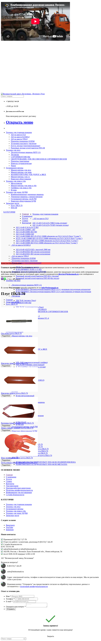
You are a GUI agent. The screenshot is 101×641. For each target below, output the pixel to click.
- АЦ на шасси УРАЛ (20, 256)
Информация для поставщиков (19, 492)
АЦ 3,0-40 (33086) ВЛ (25, 234)
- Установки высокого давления (24, 261)
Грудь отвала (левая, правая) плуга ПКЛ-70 (19, 463)
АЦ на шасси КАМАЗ (20, 137)
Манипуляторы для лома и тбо (23, 186)
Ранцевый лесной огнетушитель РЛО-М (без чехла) (37, 278)
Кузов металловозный (25, 396)
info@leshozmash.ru (49, 288)
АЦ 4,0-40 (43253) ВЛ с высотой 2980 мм (33, 249)
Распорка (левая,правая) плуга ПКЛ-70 (17, 423)
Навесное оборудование (21, 179)
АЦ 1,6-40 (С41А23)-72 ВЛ (27, 227)
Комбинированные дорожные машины (27, 194)
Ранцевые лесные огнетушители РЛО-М (28, 148)
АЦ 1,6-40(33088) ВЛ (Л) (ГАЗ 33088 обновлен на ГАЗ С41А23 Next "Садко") (48, 236)
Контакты (26, 223)
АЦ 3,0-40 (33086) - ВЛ (25, 230)
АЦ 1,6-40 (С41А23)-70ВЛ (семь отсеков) (49, 223)
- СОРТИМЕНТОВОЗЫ (21, 303)
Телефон (10, 599)
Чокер (13, 166)
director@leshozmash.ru (68, 274)
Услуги (25, 218)
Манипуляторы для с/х (20, 177)
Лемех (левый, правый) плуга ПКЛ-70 (17, 428)
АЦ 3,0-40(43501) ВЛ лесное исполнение (33, 254)
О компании (27, 216)
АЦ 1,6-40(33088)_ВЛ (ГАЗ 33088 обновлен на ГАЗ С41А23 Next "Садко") (47, 241)
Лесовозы (15, 155)
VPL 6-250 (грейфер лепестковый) (30, 365)
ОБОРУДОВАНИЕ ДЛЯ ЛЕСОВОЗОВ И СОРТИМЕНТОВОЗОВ (39, 159)
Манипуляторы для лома (21, 172)
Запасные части (12, 203)
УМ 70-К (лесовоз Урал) (26, 300)
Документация (12, 486)
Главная (25, 214)
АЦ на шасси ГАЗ (18, 135)
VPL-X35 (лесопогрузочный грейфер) (32, 362)
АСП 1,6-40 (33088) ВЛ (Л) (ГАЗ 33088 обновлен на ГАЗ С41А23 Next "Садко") (49, 238)
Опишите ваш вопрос (16, 607)
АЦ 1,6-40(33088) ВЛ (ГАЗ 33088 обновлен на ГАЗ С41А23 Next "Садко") (47, 243)
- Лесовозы (15, 296)
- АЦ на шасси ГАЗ (40, 218)
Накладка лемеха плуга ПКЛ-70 (14, 363)
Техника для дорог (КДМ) (17, 192)
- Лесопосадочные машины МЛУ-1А (26, 285)
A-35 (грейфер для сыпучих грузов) (31, 367)
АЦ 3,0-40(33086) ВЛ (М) (26, 232)
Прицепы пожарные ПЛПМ (22, 141)
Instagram (10, 530)
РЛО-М (14, 208)
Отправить (11, 609)
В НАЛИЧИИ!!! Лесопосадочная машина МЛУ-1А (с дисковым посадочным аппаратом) (53, 289)
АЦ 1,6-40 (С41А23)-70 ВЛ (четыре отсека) (50, 225)
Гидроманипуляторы (14, 168)
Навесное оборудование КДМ (23, 201)
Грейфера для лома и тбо (21, 188)
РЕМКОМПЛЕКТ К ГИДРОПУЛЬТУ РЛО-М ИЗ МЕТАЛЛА (41, 464)
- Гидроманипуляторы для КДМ (24, 427)
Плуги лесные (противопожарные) (25, 146)
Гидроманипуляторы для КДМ (23, 199)
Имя (8, 596)
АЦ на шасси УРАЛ (19, 139)
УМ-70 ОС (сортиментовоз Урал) (30, 307)
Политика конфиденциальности (19, 490)
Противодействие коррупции (18, 488)
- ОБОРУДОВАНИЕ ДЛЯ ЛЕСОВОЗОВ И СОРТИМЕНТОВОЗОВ (39, 311)
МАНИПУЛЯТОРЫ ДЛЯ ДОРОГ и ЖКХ (28, 174)
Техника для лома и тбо (16, 181)
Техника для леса (13, 150)
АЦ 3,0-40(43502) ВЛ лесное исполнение (33, 252)
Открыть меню (19, 122)
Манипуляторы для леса (21, 170)
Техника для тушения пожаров (19, 132)
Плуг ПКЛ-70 (16, 205)
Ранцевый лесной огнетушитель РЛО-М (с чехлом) (37, 276)
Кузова (14, 190)
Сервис (25, 221)
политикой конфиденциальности (34, 586)
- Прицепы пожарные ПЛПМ (23, 258)
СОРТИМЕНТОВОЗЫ (20, 157)
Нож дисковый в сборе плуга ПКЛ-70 (17, 458)
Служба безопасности (15, 495)
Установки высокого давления (23, 143)
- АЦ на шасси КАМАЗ (21, 245)
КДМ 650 (20, 424)
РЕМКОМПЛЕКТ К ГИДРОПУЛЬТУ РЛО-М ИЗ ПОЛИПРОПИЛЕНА (46, 462)
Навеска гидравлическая (21, 163)
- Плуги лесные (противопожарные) (26, 263)
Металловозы (16, 183)
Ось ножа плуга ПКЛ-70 (11, 333)
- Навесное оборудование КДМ (24, 431)
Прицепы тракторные (20, 161)
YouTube (9, 527)
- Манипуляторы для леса (21, 336)
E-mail (9, 601)
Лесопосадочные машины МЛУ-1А (26, 152)
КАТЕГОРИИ (9, 212)
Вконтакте (10, 525)
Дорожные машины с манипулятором (26, 197)
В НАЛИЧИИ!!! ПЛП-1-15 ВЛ (29, 269)
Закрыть (50, 636)
